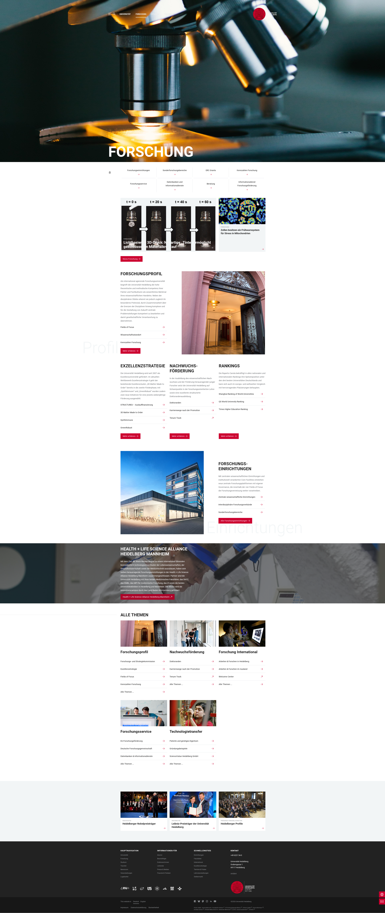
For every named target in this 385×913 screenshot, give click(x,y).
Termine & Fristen (200, 869)
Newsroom (124, 869)
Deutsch (136, 901)
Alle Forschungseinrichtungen (234, 521)
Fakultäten (197, 859)
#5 (203, 909)
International (198, 862)
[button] (138, 850)
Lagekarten (124, 877)
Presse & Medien (163, 869)
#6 (231, 909)
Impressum (124, 907)
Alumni (159, 855)
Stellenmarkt (198, 877)
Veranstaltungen (126, 873)
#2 (241, 907)
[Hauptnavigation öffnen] (110, 14)
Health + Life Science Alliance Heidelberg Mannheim (146, 597)
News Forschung (130, 259)
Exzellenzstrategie (200, 866)
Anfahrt (234, 874)
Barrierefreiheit (154, 907)
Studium (155, 14)
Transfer (168, 14)
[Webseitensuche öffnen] (115, 14)
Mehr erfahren (129, 351)
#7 (247, 909)
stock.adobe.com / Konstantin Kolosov (212, 907)
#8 (254, 909)
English (143, 901)
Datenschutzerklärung (138, 907)
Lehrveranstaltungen (201, 873)
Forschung (141, 14)
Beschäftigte (161, 859)
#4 (263, 907)
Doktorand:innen (163, 862)
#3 (251, 907)
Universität (125, 14)
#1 (224, 907)
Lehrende (160, 866)
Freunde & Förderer (164, 873)
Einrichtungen (199, 855)
